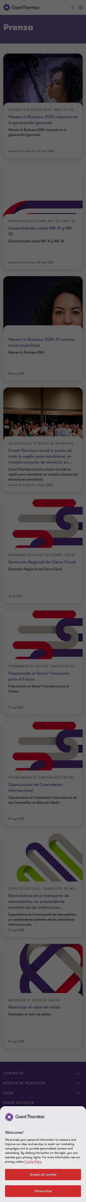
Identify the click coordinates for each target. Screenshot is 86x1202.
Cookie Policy (33, 1162)
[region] (43, 1154)
